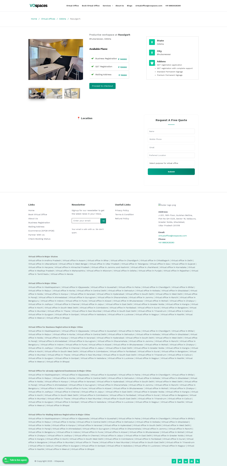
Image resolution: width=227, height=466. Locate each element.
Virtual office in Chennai (67, 304)
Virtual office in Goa (160, 264)
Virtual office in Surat (149, 307)
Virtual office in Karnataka (173, 267)
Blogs (129, 6)
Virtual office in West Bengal (73, 264)
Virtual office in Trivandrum (152, 311)
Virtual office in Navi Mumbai (86, 311)
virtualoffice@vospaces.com (148, 6)
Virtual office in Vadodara (93, 314)
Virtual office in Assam (74, 260)
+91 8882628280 (173, 6)
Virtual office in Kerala (62, 274)
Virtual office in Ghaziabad (175, 290)
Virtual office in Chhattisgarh (154, 260)
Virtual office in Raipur (39, 290)
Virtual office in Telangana (134, 264)
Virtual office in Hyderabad (110, 294)
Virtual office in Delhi (181, 260)
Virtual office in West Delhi (169, 294)
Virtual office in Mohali (156, 301)
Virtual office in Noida (39, 425)
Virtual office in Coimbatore (94, 307)
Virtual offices (48, 19)
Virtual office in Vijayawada (75, 287)
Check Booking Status (39, 239)
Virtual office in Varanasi (82, 294)
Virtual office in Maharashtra (70, 270)
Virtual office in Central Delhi (91, 290)
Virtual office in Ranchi (166, 297)
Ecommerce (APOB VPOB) (41, 230)
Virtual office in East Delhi (119, 304)
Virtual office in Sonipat (67, 314)
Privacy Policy (122, 210)
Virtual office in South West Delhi (61, 307)
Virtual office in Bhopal (57, 318)
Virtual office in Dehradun (121, 290)
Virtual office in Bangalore (174, 307)
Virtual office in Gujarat (183, 264)
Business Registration (39, 222)
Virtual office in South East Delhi (119, 311)
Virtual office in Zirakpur (182, 301)
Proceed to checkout (102, 86)
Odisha (62, 19)
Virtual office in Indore (52, 301)
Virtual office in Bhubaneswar (128, 301)
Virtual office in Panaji (39, 428)
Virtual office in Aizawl (100, 301)
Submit (171, 172)
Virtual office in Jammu (141, 297)
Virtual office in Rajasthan (177, 270)
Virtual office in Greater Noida (149, 304)
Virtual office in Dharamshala (112, 297)
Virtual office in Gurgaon (40, 314)
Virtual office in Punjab (150, 270)
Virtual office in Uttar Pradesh (104, 264)
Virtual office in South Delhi (140, 294)
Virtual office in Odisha (125, 270)
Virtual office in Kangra (177, 304)
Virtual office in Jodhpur (40, 304)
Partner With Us (36, 235)
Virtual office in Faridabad (123, 307)
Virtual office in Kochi (57, 439)
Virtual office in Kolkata (148, 290)
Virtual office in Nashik (172, 314)
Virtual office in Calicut (180, 311)
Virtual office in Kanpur (57, 294)
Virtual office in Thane (58, 311)
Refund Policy (122, 218)
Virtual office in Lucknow (120, 314)
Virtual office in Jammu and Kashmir (110, 267)
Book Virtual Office (91, 6)
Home (34, 19)
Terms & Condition (124, 214)
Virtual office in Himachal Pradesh (72, 267)
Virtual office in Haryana (40, 267)
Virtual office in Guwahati (104, 287)
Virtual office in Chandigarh (124, 260)
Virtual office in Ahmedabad (53, 297)
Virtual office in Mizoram (99, 270)
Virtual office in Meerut (57, 449)
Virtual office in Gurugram (82, 297)
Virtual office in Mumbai (61, 442)
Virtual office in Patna (129, 287)
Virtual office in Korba (64, 290)
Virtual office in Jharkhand (144, 267)
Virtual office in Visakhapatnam (44, 287)
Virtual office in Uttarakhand (42, 264)
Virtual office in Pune (76, 301)
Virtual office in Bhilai (183, 287)
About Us (119, 6)
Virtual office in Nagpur (147, 314)
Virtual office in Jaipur (92, 304)
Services (107, 6)
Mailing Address (36, 226)
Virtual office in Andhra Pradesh (44, 260)
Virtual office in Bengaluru (41, 432)
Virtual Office (72, 6)
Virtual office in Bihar (98, 260)
